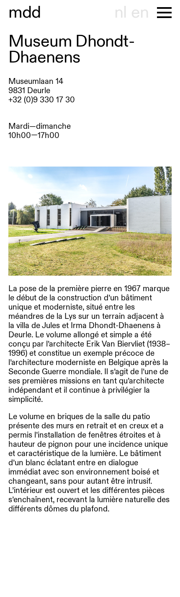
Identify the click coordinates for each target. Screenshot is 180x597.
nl (120, 12)
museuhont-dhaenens (24, 12)
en (140, 12)
